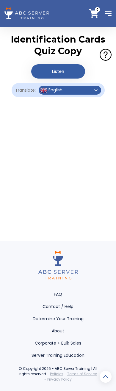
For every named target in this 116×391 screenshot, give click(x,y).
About (58, 331)
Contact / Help (58, 306)
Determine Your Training (58, 319)
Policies (56, 373)
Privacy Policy (59, 379)
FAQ (58, 294)
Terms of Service (82, 373)
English (54, 90)
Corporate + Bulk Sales (58, 343)
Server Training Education (58, 355)
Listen (58, 71)
